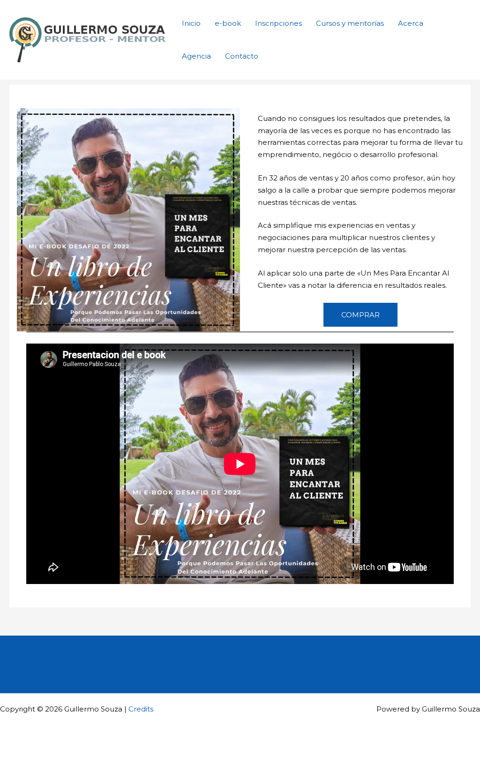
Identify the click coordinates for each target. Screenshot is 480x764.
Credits (140, 708)
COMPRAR (360, 314)
